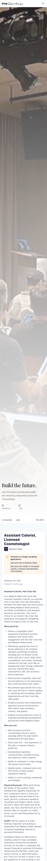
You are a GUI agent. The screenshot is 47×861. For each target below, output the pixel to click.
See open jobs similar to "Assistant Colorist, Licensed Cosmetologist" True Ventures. (25, 568)
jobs (18, 520)
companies (7, 520)
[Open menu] (43, 3)
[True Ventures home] (12, 3)
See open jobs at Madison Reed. (24, 563)
